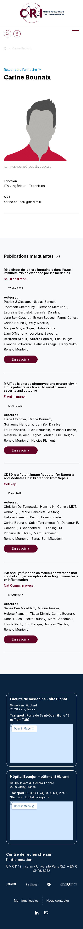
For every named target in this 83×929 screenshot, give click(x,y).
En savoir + (21, 359)
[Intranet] (17, 33)
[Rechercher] (7, 33)
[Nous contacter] (46, 913)
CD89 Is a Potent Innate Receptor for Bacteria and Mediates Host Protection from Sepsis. (39, 476)
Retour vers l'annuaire (21, 70)
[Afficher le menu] (75, 31)
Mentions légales (26, 900)
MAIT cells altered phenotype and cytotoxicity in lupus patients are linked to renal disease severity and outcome (40, 387)
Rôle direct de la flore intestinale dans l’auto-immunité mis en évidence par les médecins (38, 271)
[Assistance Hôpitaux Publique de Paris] (68, 884)
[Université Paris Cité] (32, 884)
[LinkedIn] (37, 913)
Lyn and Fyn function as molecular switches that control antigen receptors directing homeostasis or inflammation (41, 576)
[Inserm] (11, 884)
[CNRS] (49, 884)
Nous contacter (57, 900)
